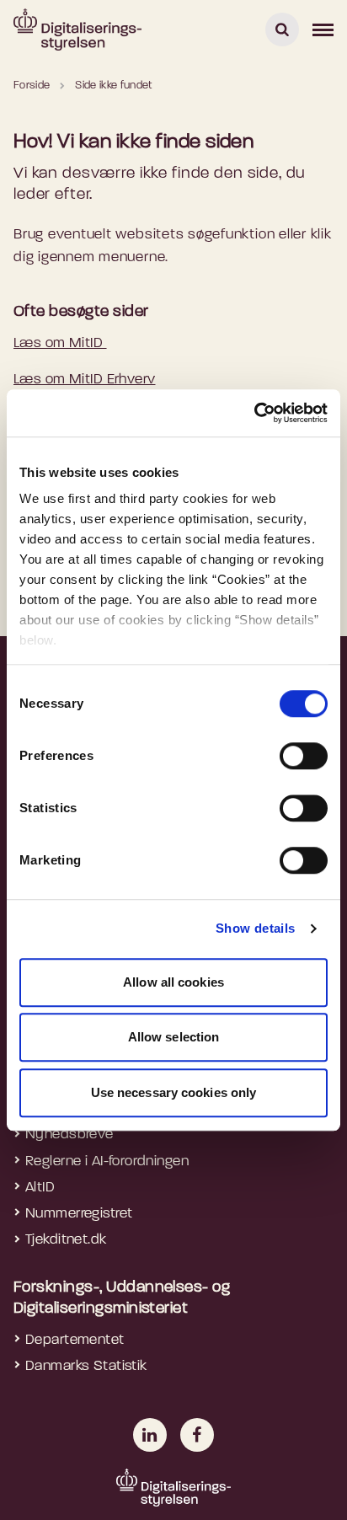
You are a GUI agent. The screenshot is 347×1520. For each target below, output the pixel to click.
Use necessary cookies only (174, 1092)
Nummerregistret (78, 1214)
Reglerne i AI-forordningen (107, 1161)
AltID (40, 1187)
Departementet (75, 1340)
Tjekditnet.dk (66, 1240)
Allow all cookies (173, 982)
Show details (256, 928)
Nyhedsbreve (69, 1134)
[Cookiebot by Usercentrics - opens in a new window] (254, 413)
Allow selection (174, 1037)
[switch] (304, 755)
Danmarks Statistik (86, 1366)
